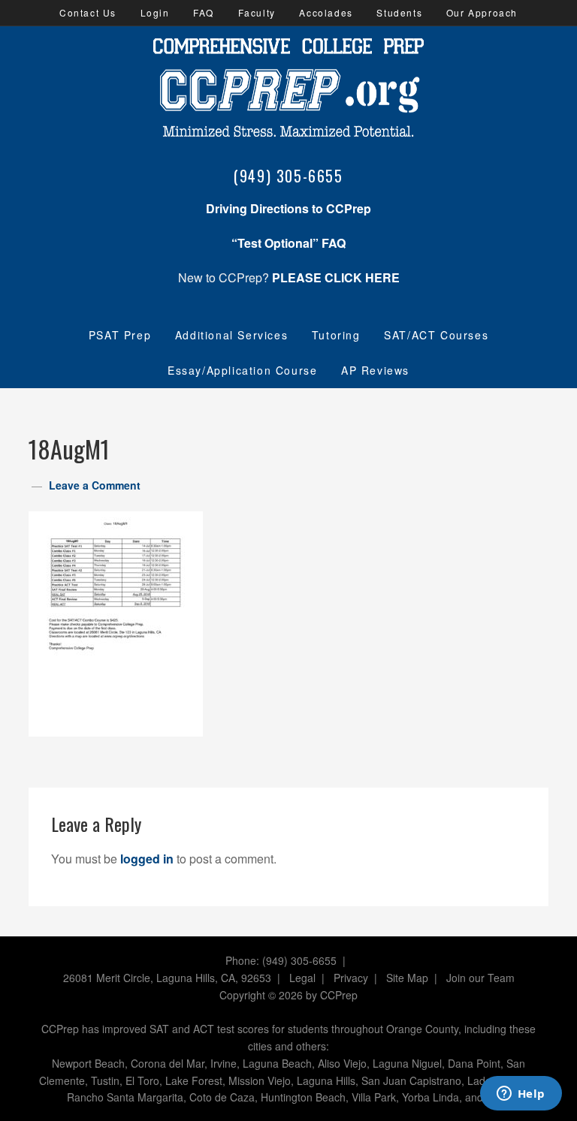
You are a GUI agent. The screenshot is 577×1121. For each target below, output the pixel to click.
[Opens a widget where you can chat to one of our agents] (520, 1094)
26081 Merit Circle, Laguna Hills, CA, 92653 (167, 977)
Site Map (407, 977)
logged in (147, 858)
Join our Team (480, 977)
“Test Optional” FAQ (288, 243)
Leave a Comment (94, 485)
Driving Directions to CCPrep (288, 208)
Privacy (351, 977)
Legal (302, 977)
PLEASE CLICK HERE (336, 277)
